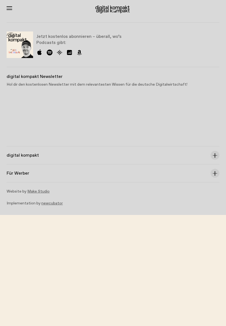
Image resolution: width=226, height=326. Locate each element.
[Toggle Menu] (9, 8)
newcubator (52, 203)
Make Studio (38, 191)
